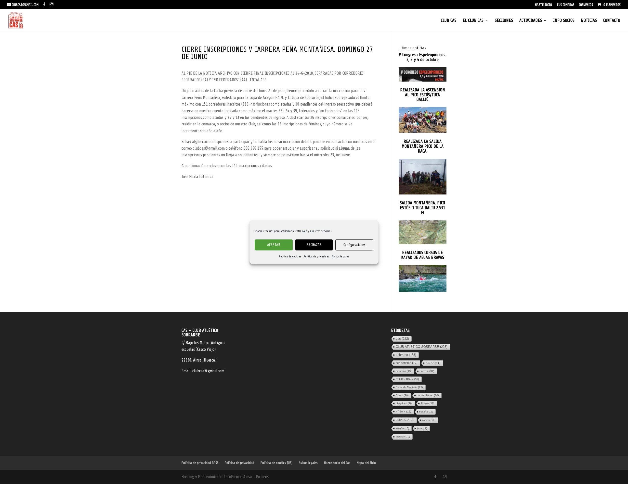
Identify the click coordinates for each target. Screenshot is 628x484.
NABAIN (403, 411)
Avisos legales (340, 256)
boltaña (426, 411)
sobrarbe (406, 355)
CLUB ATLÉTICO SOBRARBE (421, 347)
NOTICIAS (589, 21)
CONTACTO (611, 21)
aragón (402, 428)
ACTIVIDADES (530, 21)
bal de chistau (428, 395)
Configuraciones (354, 245)
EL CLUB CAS (473, 21)
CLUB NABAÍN (407, 379)
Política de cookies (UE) (276, 463)
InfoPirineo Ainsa (238, 476)
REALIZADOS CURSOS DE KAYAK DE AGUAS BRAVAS (422, 255)
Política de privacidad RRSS (200, 463)
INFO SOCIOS (564, 21)
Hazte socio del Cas (337, 463)
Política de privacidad (316, 256)
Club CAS (448, 21)
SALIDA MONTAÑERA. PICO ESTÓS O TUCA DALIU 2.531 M (422, 208)
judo (422, 428)
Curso (402, 395)
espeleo (403, 436)
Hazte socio (543, 5)
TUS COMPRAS (565, 5)
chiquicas (404, 403)
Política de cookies (290, 256)
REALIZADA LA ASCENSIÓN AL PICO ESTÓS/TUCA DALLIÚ (422, 95)
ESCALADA (405, 420)
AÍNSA (433, 363)
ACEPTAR (273, 245)
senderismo (407, 363)
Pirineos (262, 476)
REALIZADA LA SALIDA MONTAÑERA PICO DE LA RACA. (423, 146)
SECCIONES (504, 21)
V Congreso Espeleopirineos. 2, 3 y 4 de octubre (422, 57)
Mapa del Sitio (366, 463)
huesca (427, 371)
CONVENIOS (586, 5)
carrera (428, 420)
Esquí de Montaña (409, 387)
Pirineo (427, 403)
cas (402, 338)
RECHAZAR (314, 245)
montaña (404, 371)
